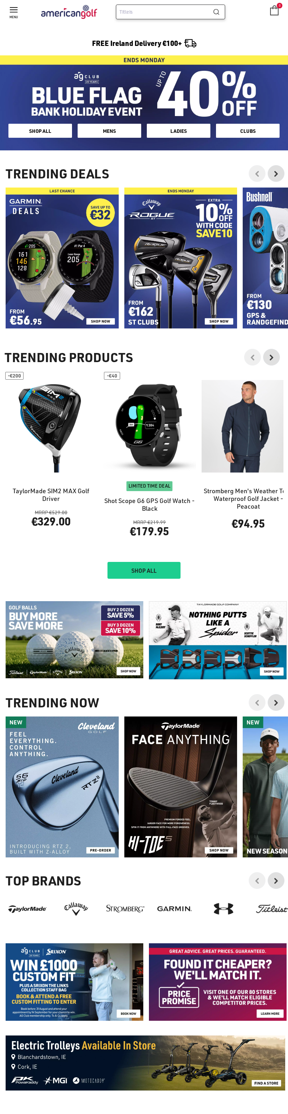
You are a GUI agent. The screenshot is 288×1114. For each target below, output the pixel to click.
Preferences (115, 586)
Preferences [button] (155, 569)
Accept (173, 586)
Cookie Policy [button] (187, 561)
